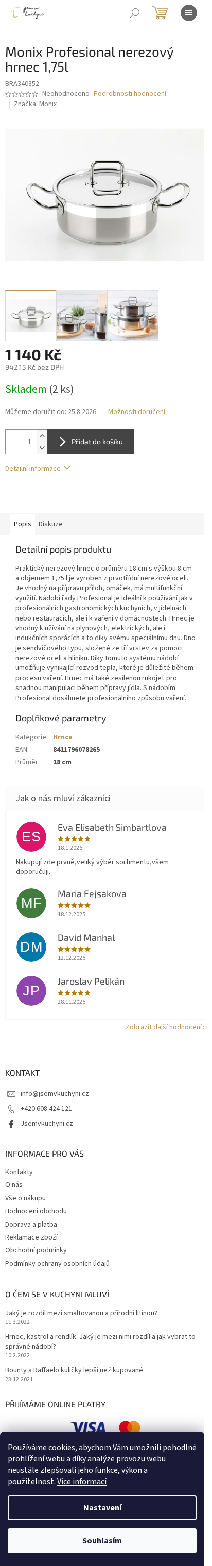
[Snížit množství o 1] (42, 448)
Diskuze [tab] (51, 524)
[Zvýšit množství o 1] (42, 436)
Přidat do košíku (97, 441)
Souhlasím (102, 1540)
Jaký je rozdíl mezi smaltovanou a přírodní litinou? (81, 1313)
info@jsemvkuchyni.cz (55, 1094)
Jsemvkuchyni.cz (47, 1123)
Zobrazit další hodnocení (164, 1027)
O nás (14, 1185)
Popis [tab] (22, 524)
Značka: (35, 104)
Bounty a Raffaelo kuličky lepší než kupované (74, 1370)
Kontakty (19, 1172)
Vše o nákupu (25, 1198)
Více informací (82, 1481)
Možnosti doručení (136, 412)
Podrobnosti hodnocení (130, 94)
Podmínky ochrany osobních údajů (57, 1264)
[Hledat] (135, 13)
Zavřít (59, 499)
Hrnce (63, 737)
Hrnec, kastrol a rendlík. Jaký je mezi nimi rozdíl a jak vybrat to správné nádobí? (100, 1342)
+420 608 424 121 (46, 1109)
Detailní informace (33, 468)
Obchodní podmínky (36, 1250)
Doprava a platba (31, 1224)
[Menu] (189, 13)
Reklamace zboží (31, 1237)
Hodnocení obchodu (36, 1211)
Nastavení (102, 1507)
